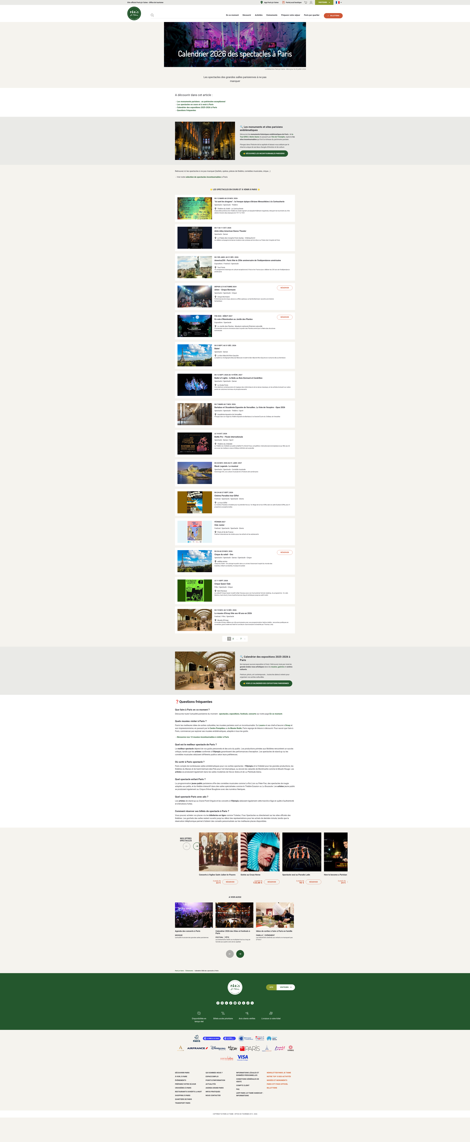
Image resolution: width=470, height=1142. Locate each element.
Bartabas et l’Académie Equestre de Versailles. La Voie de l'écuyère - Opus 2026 (249, 407)
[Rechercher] (152, 15)
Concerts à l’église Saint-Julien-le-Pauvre (217, 875)
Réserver (285, 288)
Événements (189, 971)
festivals (244, 714)
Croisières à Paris (183, 1088)
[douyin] (243, 1003)
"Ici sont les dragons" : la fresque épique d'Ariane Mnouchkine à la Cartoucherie (249, 201)
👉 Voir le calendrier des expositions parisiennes (266, 683)
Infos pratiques (213, 1092)
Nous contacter (213, 1095)
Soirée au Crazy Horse (250, 875)
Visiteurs (284, 987)
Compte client (242, 1085)
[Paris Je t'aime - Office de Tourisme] (134, 13)
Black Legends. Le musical (226, 466)
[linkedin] (226, 1003)
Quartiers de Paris (183, 1099)
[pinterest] (235, 1003)
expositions (234, 714)
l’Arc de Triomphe (278, 137)
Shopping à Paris (182, 1095)
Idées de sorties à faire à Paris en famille (274, 931)
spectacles (224, 714)
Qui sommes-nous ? (214, 1073)
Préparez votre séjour (185, 1084)
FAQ (237, 1089)
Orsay (287, 725)
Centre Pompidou (217, 728)
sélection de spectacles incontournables (203, 177)
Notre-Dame (254, 137)
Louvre (262, 725)
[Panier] (305, 2)
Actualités (211, 1084)
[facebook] (217, 1003)
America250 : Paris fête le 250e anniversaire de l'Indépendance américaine (247, 260)
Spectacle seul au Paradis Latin (296, 875)
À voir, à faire (181, 1076)
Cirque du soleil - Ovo (223, 554)
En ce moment (276, 714)
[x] (252, 1003)
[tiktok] (230, 1003)
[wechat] (239, 1003)
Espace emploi (212, 1076)
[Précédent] (187, 846)
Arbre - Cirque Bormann (224, 290)
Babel (216, 348)
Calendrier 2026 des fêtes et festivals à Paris (233, 932)
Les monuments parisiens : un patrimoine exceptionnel (201, 101)
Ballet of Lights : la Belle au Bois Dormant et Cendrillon (238, 378)
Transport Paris (182, 1103)
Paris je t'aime (179, 971)
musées (274, 667)
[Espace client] (311, 2)
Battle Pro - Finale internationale (228, 437)
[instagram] (222, 1003)
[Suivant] (197, 846)
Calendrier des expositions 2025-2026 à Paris (197, 107)
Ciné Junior (219, 525)
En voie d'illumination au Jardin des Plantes (233, 319)
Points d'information (215, 1080)
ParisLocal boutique (294, 2)
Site (271, 987)
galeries (281, 667)
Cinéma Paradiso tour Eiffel (226, 496)
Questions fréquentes (186, 110)
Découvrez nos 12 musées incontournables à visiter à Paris (203, 737)
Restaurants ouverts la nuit (188, 1092)
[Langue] (339, 2)
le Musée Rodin (235, 728)
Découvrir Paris (182, 1073)
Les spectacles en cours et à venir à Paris (195, 104)
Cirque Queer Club (222, 584)
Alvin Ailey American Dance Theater (230, 231)
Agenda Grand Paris (215, 1088)
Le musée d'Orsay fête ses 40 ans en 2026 (233, 613)
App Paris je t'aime (271, 2)
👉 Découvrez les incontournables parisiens (264, 153)
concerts (252, 714)
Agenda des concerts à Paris (187, 931)
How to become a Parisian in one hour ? (341, 875)
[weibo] (247, 1003)
